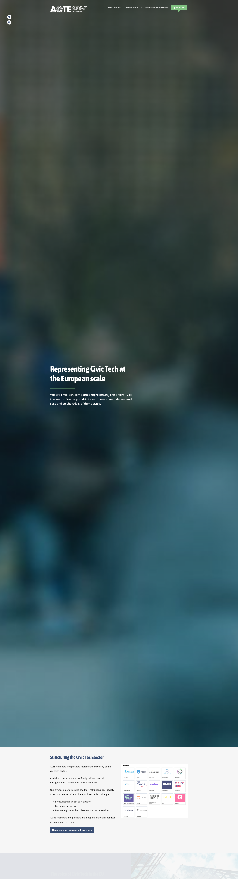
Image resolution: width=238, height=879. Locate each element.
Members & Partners (156, 7)
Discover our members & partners (72, 829)
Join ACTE (179, 7)
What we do (132, 7)
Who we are (114, 7)
